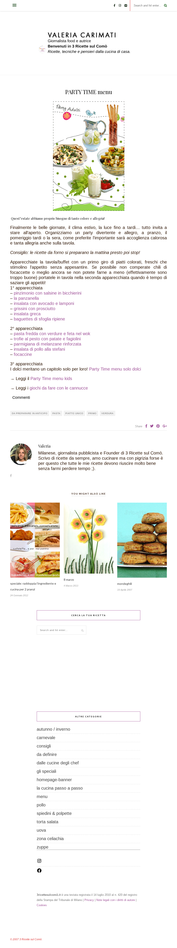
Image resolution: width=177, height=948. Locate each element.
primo (92, 413)
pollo (41, 805)
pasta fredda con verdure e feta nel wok (52, 333)
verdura (107, 413)
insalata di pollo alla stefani (39, 349)
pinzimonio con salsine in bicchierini (47, 293)
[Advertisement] (88, 673)
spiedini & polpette (54, 813)
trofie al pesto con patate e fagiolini (47, 338)
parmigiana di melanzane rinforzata (47, 344)
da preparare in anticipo (29, 413)
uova (41, 830)
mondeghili (124, 583)
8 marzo (69, 579)
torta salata (47, 821)
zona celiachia (50, 838)
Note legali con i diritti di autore (115, 900)
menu (42, 796)
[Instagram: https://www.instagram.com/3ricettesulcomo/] (39, 862)
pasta (56, 413)
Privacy (89, 900)
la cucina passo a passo (60, 788)
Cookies (42, 905)
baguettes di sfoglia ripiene (39, 319)
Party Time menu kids (51, 378)
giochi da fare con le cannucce (59, 388)
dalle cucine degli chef (58, 762)
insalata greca (27, 313)
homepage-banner (54, 779)
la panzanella (26, 298)
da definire (47, 754)
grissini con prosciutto (34, 308)
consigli (44, 746)
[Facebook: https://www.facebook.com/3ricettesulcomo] (39, 871)
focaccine (23, 354)
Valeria (44, 446)
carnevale (46, 737)
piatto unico (74, 413)
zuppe (42, 847)
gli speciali (46, 771)
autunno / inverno (53, 729)
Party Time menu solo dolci (114, 369)
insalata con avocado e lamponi (44, 303)
